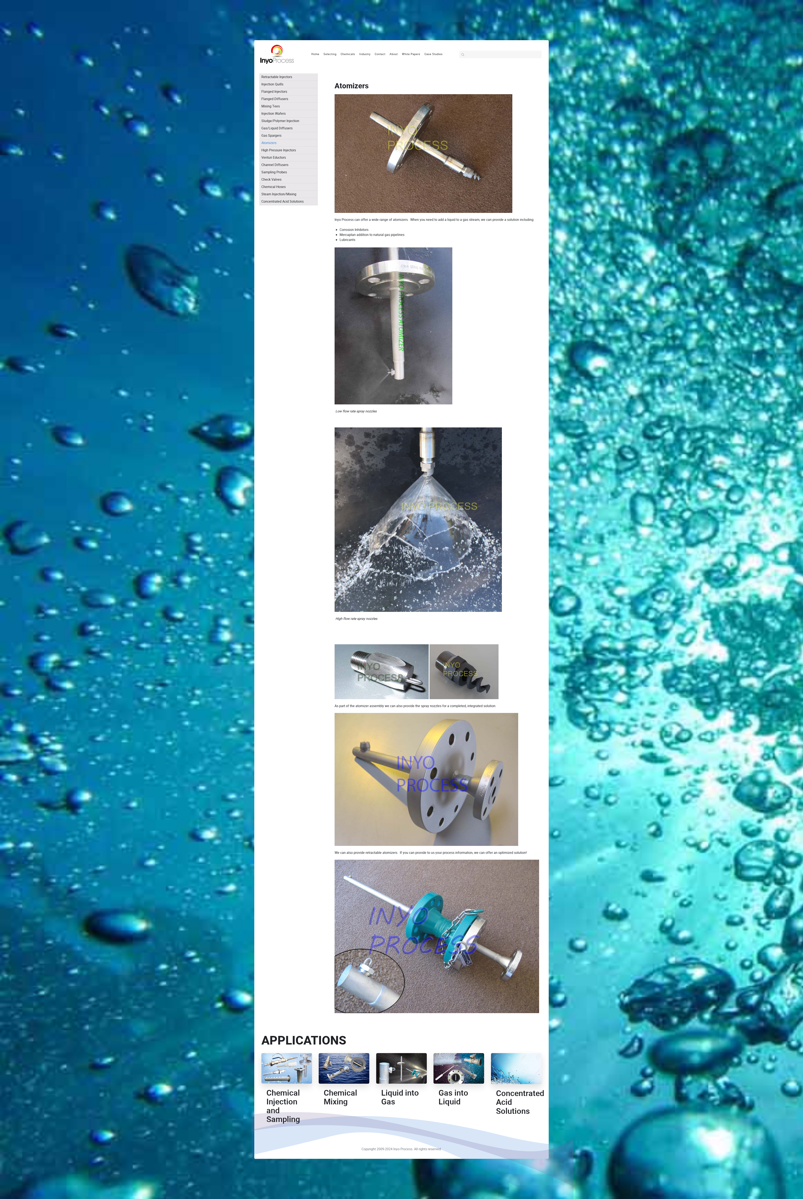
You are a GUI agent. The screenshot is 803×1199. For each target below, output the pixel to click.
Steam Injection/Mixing (278, 194)
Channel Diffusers (274, 164)
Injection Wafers (273, 113)
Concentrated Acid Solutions (282, 201)
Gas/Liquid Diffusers (277, 128)
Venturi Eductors (273, 157)
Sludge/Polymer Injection (280, 120)
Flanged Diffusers (274, 98)
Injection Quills (272, 84)
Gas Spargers (271, 135)
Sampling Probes (274, 172)
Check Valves (271, 179)
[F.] (277, 54)
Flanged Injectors (274, 91)
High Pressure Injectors (278, 150)
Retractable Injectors (276, 77)
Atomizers (268, 142)
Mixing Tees (270, 106)
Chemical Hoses (273, 186)
